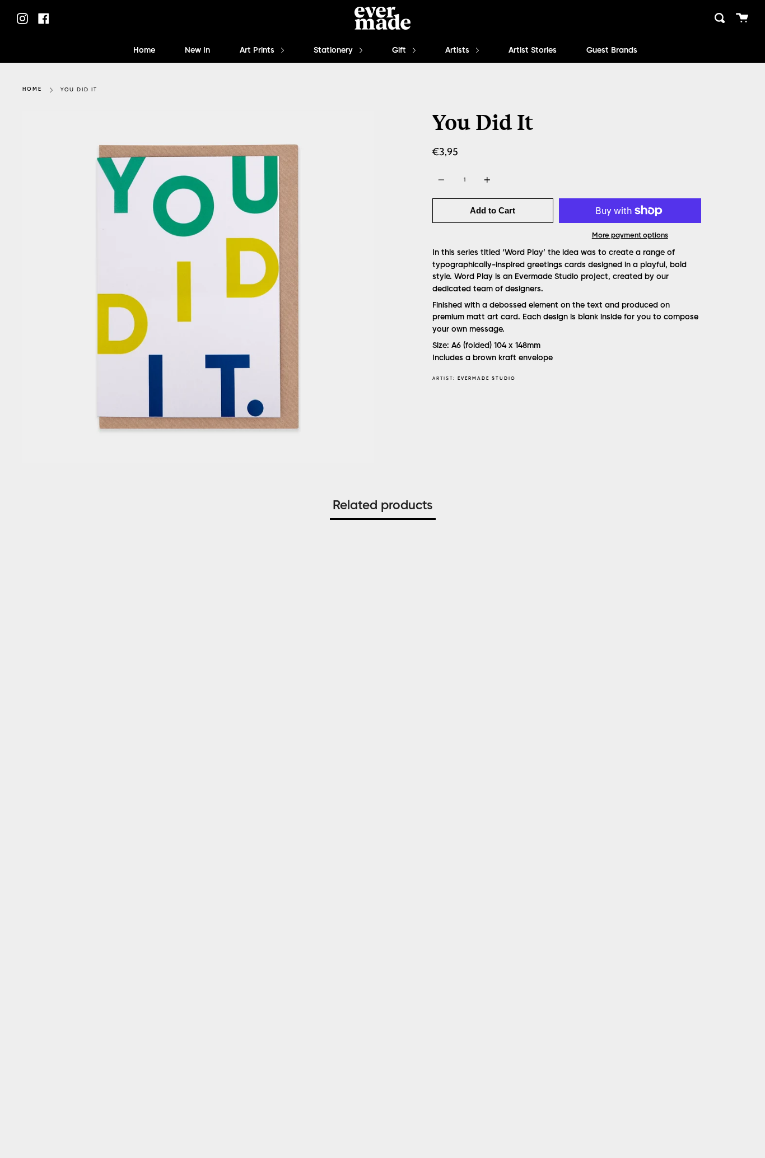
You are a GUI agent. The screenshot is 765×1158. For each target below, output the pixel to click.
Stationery (334, 50)
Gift (400, 50)
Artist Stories (533, 50)
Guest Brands (611, 50)
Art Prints (258, 50)
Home (144, 50)
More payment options (630, 235)
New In (197, 50)
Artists (458, 50)
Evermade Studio (487, 378)
